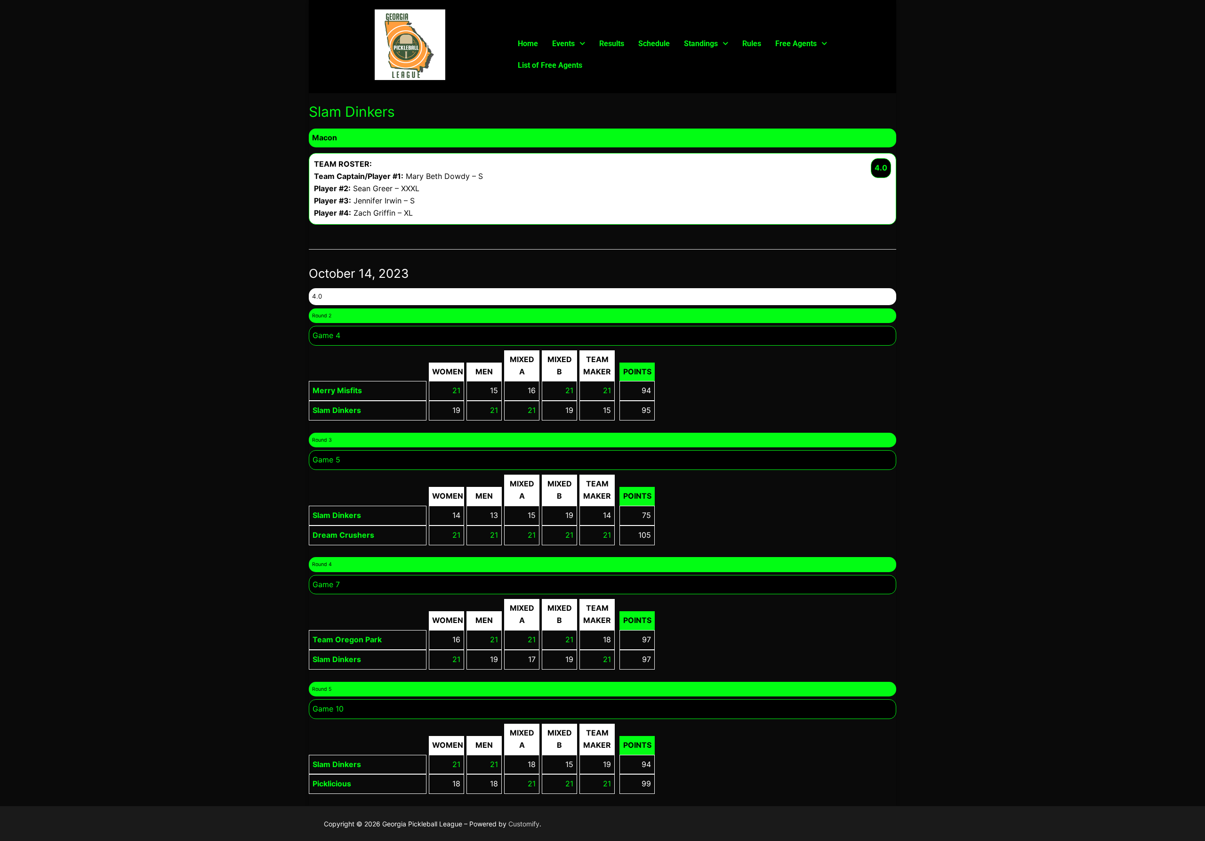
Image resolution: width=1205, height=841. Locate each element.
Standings (701, 43)
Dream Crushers (343, 535)
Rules (751, 43)
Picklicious (332, 783)
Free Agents (796, 43)
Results (611, 43)
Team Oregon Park (347, 639)
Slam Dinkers (337, 410)
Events (563, 43)
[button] (568, 44)
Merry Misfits (337, 390)
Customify (523, 824)
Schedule (654, 43)
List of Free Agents (550, 65)
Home (528, 43)
